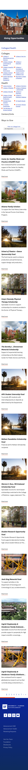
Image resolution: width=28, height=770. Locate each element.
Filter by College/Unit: (14, 126)
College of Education (18, 62)
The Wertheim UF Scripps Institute (7, 109)
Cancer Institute (7, 86)
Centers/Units (7, 114)
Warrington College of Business (21, 77)
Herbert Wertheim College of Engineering (8, 78)
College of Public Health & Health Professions (7, 97)
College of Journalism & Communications (20, 69)
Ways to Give (7, 120)
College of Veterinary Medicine (21, 96)
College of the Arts (21, 56)
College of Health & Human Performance (8, 69)
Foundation (7, 742)
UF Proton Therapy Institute (21, 105)
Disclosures (7, 745)
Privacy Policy (7, 747)
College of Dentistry (21, 86)
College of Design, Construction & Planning (8, 63)
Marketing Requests (9, 731)
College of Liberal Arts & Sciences (7, 73)
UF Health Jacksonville (6, 105)
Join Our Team (8, 739)
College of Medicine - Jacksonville (21, 88)
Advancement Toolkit (10, 729)
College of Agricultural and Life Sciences (8, 58)
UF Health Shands (20, 101)
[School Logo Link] (13, 706)
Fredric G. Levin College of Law (20, 73)
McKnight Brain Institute (7, 101)
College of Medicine (8, 88)
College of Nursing (8, 91)
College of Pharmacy (18, 92)
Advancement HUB (9, 726)
